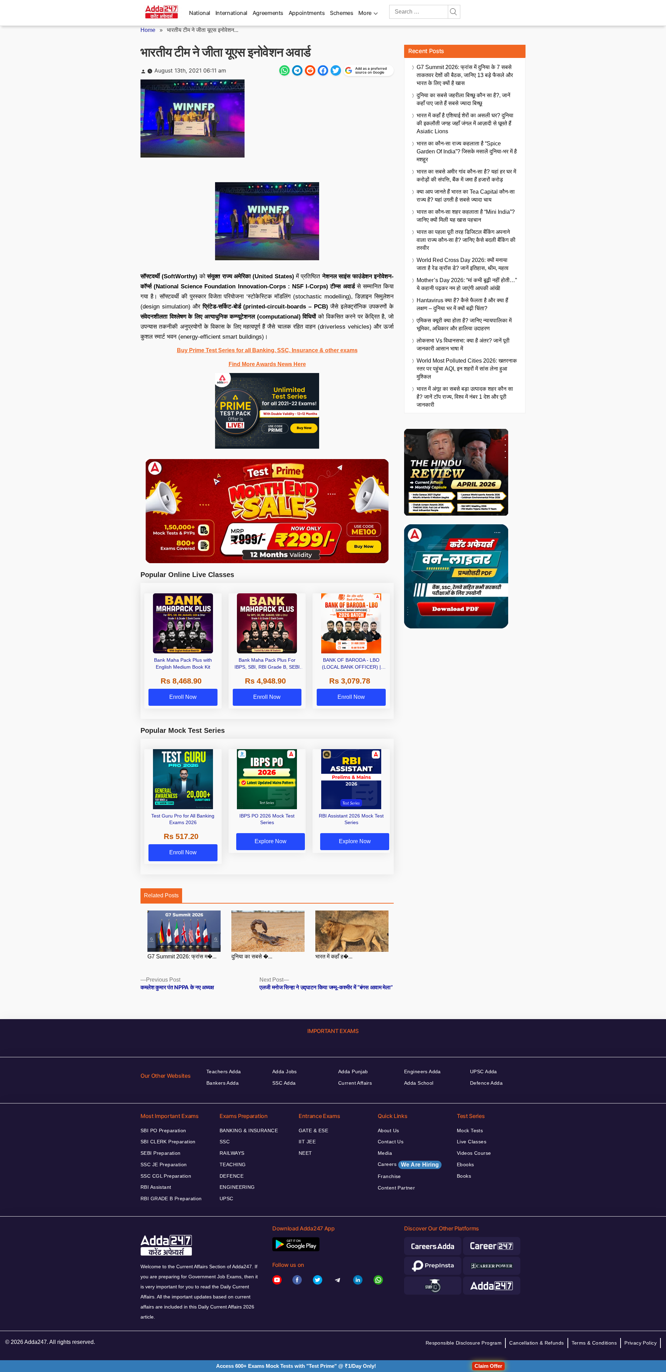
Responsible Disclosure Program (464, 1343)
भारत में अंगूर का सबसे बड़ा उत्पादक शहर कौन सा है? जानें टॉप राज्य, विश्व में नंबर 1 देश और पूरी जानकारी (465, 397)
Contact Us (390, 1141)
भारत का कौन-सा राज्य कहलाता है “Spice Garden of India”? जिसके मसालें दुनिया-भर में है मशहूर (467, 151)
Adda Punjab (353, 1071)
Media (385, 1153)
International (231, 12)
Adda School (419, 1083)
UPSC (226, 1198)
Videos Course (474, 1153)
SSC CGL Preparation (165, 1176)
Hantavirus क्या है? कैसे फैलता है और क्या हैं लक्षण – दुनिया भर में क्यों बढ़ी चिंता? (462, 304)
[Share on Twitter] (336, 70)
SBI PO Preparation (163, 1130)
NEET (305, 1153)
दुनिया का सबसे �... (251, 956)
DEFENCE (232, 1176)
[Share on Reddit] (310, 70)
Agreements (268, 12)
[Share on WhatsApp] (284, 70)
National (199, 12)
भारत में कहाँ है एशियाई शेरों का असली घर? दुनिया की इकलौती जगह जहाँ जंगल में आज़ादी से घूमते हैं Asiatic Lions (465, 123)
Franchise (389, 1176)
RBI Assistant (155, 1187)
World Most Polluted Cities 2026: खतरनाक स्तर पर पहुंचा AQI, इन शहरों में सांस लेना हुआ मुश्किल (467, 369)
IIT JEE (307, 1141)
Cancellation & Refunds (536, 1343)
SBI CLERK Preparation (168, 1141)
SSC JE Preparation (163, 1164)
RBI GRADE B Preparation (171, 1198)
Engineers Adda (422, 1071)
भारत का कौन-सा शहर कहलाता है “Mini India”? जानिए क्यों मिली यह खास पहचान (466, 216)
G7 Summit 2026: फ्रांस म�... (181, 956)
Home (147, 30)
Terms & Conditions (594, 1343)
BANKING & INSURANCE (249, 1130)
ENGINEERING (237, 1187)
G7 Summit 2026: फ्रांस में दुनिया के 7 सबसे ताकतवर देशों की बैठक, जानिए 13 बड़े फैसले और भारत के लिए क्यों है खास (465, 75)
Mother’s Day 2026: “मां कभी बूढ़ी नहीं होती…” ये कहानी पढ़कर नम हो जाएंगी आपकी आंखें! (467, 284)
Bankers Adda (222, 1083)
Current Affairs (355, 1083)
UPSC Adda (483, 1071)
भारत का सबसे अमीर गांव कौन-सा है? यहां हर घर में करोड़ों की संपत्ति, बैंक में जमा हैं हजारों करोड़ (466, 176)
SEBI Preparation (160, 1153)
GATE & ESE (313, 1130)
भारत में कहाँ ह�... (333, 956)
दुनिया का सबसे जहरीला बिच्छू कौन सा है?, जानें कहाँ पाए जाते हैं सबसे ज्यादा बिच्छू (463, 99)
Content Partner (396, 1188)
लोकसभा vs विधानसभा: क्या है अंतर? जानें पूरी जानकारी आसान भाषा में (463, 345)
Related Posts (161, 895)
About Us (388, 1130)
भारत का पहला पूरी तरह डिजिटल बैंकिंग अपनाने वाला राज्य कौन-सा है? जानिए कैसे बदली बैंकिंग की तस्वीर (466, 240)
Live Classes (471, 1141)
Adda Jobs (284, 1071)
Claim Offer (488, 1366)
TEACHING (233, 1164)
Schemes (341, 12)
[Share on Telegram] (297, 70)
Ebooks (465, 1164)
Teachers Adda (223, 1071)
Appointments (307, 12)
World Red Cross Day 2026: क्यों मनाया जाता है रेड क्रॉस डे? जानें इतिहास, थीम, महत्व (463, 264)
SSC (225, 1141)
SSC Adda (284, 1083)
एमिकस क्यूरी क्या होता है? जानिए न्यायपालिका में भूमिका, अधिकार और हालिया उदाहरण (464, 324)
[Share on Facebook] (323, 70)
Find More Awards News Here (267, 364)
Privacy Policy (640, 1343)
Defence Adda (486, 1083)
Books (464, 1176)
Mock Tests (470, 1130)
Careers (408, 1164)
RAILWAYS (232, 1153)
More (365, 12)
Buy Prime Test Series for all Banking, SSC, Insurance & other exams (267, 350)
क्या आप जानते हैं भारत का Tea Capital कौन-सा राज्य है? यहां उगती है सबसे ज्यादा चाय (466, 196)
